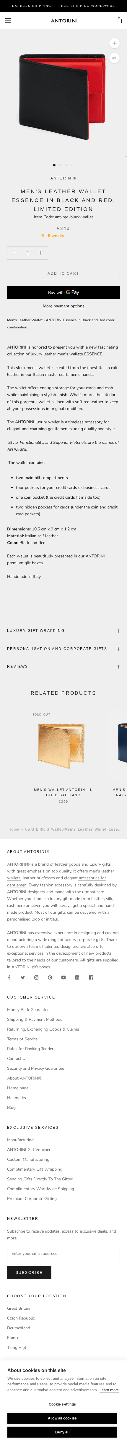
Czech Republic (21, 1318)
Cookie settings (62, 1404)
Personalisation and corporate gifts (57, 649)
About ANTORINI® (24, 1078)
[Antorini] (64, 21)
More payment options (63, 306)
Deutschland (18, 1328)
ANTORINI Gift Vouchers (30, 1149)
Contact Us (17, 1058)
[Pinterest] (50, 977)
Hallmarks (16, 1098)
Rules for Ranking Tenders (31, 1049)
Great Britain (18, 1308)
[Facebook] (9, 977)
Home (14, 829)
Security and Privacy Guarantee (35, 1068)
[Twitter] (23, 977)
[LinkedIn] (77, 977)
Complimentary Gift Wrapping (34, 1169)
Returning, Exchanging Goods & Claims (43, 1029)
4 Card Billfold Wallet (42, 829)
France (13, 1338)
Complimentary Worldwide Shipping (40, 1189)
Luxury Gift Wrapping (36, 631)
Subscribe (29, 1273)
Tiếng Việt (16, 1347)
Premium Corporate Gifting (32, 1198)
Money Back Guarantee (28, 1009)
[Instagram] (36, 977)
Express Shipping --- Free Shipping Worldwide (63, 5)
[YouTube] (63, 977)
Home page (17, 1088)
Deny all (62, 1432)
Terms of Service (22, 1039)
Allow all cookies (62, 1418)
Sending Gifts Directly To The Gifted (40, 1179)
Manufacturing (20, 1140)
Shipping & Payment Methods (34, 1019)
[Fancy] (91, 977)
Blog (11, 1107)
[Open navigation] (8, 20)
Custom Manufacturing (28, 1159)
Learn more (109, 1390)
